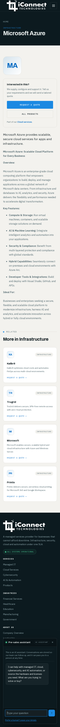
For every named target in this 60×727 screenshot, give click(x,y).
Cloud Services (11, 569)
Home (6, 21)
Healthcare (9, 603)
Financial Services (12, 598)
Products (8, 585)
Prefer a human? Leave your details (20, 720)
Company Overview (13, 632)
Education (8, 608)
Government (10, 619)
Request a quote (30, 104)
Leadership (9, 638)
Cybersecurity (10, 574)
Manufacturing (10, 614)
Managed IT (9, 564)
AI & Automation (12, 580)
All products (30, 114)
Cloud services (24, 122)
